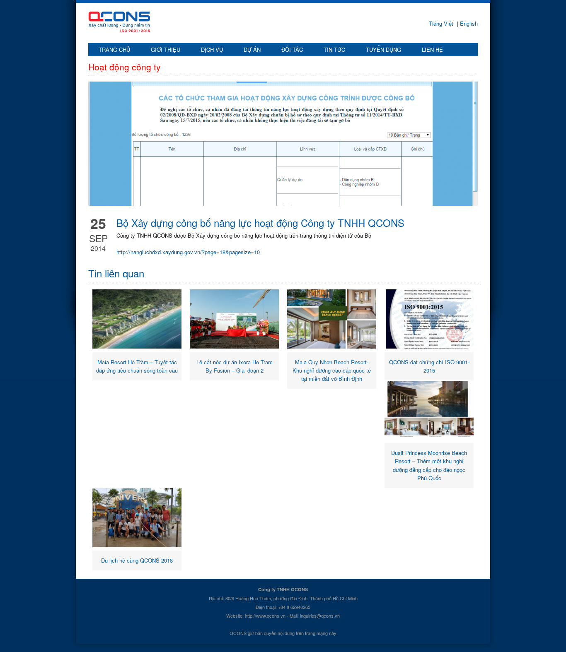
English (468, 23)
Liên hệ (432, 49)
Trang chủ (114, 49)
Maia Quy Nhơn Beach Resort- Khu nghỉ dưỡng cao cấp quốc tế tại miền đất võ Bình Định (332, 370)
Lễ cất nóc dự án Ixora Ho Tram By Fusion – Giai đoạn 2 (234, 366)
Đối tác (292, 49)
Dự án (252, 49)
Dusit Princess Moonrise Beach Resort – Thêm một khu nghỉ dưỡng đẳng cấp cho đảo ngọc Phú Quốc (429, 465)
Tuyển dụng (383, 49)
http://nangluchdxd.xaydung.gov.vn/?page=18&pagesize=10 (188, 252)
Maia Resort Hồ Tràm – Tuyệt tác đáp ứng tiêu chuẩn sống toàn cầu (137, 366)
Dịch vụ (212, 49)
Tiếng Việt (442, 23)
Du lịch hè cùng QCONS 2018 (137, 560)
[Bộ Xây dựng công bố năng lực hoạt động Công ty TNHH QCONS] (283, 144)
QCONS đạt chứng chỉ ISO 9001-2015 (429, 366)
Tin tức (334, 49)
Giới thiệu (165, 49)
